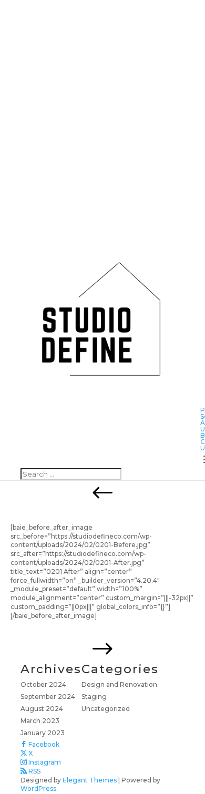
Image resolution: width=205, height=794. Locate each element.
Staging (94, 696)
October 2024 (43, 684)
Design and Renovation (119, 684)
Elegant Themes (90, 780)
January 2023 (42, 733)
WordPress (38, 788)
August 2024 (41, 709)
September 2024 (47, 696)
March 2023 (39, 721)
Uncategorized (105, 709)
